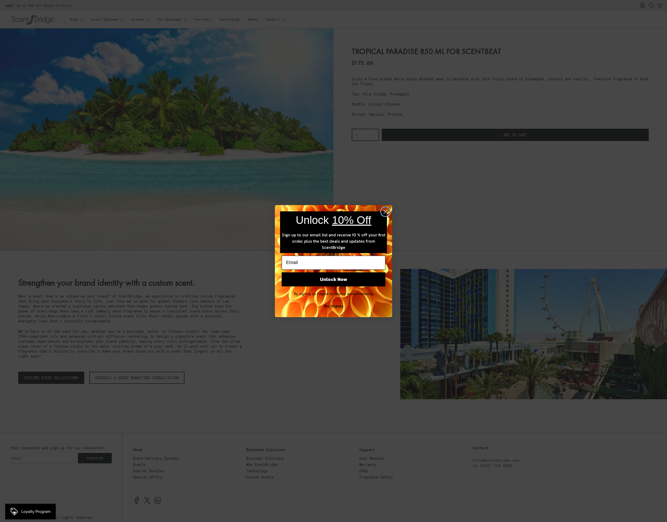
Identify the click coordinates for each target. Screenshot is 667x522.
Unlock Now (333, 279)
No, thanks (333, 306)
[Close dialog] (385, 211)
